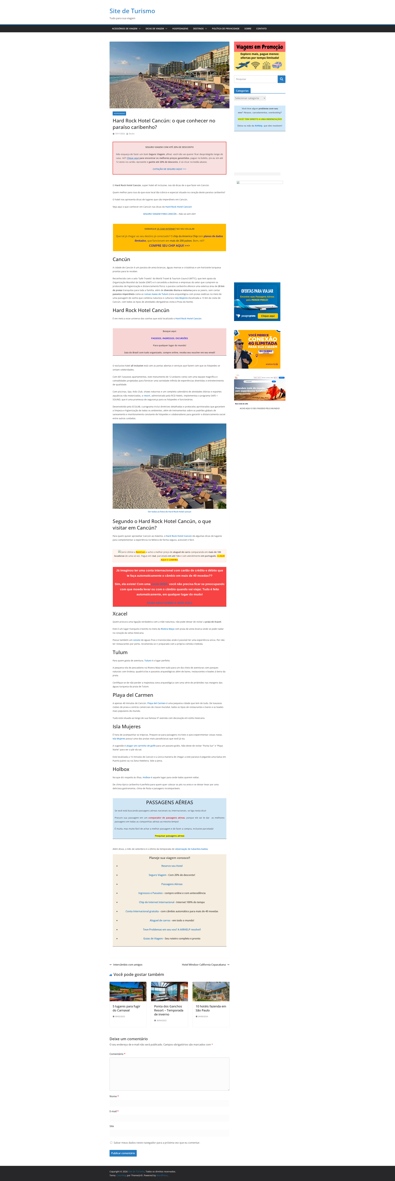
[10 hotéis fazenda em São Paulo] (211, 984)
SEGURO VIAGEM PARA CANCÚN (160, 213)
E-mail (114, 1111)
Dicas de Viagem (155, 28)
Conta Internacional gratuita (142, 911)
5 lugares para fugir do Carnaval (126, 1008)
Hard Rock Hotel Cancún (178, 206)
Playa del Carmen (156, 703)
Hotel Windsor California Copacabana (204, 964)
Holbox (146, 777)
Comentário (117, 1054)
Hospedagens (180, 28)
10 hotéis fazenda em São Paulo (211, 1008)
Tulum (147, 660)
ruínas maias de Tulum (156, 294)
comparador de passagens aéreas (166, 817)
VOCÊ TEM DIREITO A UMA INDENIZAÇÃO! (260, 119)
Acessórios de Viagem (124, 28)
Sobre (247, 28)
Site (112, 1126)
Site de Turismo (132, 10)
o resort (146, 395)
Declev (132, 133)
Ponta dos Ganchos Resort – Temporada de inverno (168, 1010)
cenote (136, 639)
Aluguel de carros (160, 920)
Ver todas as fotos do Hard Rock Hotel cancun (169, 511)
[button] (139, 28)
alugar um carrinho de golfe (141, 745)
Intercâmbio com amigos (127, 964)
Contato (261, 28)
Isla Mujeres (181, 297)
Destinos (198, 28)
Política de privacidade (225, 28)
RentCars (141, 552)
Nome (114, 1096)
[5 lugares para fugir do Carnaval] (128, 984)
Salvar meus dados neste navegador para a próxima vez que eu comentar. (157, 1142)
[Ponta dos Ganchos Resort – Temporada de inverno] (169, 984)
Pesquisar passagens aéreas (169, 835)
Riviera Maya (167, 628)
